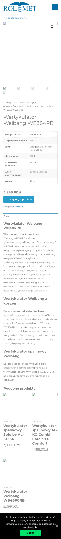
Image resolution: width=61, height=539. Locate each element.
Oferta (22, 102)
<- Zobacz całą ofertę (15, 18)
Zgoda (30, 532)
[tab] (30, 216)
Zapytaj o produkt (21, 199)
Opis (6, 216)
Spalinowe (34, 106)
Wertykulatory (21, 106)
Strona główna (10, 102)
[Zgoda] (56, 526)
